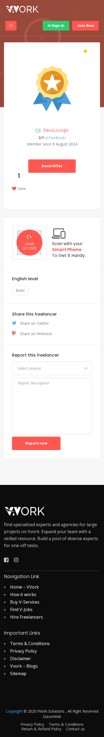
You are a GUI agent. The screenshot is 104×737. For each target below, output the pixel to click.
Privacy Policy (23, 651)
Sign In (57, 25)
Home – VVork (24, 587)
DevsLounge (56, 130)
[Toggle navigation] (11, 26)
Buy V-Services (24, 602)
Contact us (75, 729)
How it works (23, 594)
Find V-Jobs (21, 609)
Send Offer (52, 166)
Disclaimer (20, 658)
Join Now (85, 25)
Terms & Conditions (30, 643)
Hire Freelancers (26, 617)
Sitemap (18, 673)
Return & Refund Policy (41, 729)
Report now (36, 443)
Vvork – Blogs (24, 666)
